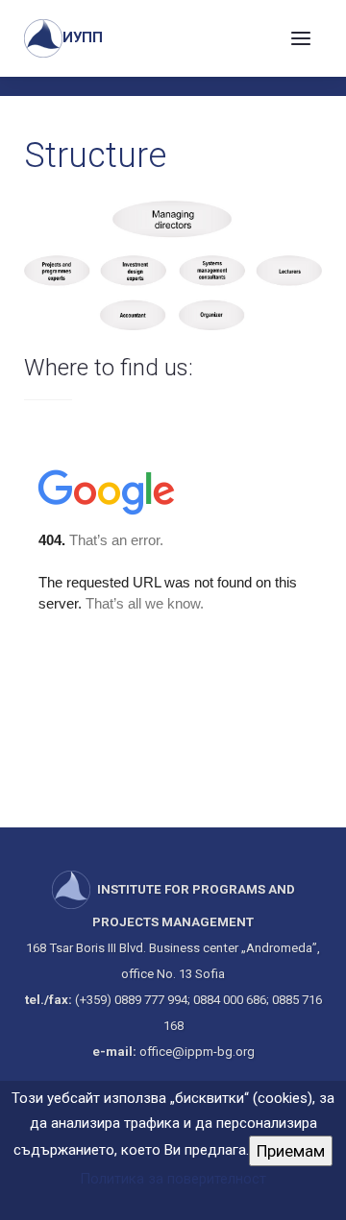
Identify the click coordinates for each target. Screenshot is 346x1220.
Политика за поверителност (173, 1178)
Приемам (291, 1150)
